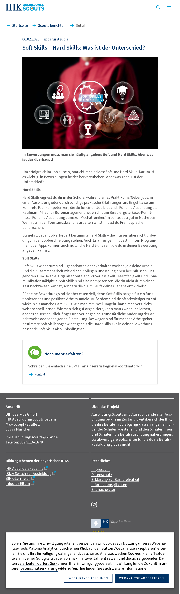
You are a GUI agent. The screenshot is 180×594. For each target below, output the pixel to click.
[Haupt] (169, 7)
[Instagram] (94, 504)
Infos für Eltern (18, 483)
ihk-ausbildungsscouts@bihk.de (32, 437)
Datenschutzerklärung (38, 568)
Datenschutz (101, 474)
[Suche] (158, 7)
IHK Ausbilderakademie (24, 468)
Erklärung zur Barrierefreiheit (115, 479)
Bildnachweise (103, 489)
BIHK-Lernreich (18, 478)
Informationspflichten (109, 484)
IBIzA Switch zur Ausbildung (29, 473)
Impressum (100, 469)
